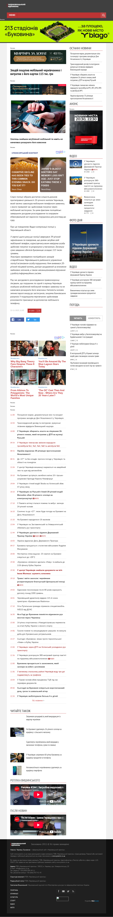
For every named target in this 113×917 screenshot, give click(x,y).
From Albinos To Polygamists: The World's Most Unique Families (22, 394)
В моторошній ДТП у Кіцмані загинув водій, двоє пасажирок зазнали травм (84, 354)
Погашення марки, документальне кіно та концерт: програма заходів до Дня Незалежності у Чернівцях (85, 56)
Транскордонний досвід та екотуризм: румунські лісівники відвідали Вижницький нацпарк (84, 67)
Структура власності (17, 877)
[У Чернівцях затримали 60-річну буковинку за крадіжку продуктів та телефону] (17, 757)
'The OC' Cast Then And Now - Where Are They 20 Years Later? (51, 393)
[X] (68, 891)
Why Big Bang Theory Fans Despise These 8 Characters (22, 364)
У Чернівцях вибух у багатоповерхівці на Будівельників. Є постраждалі (86, 335)
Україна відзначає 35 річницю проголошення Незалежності (81, 97)
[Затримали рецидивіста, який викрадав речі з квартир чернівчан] (17, 719)
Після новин (18, 810)
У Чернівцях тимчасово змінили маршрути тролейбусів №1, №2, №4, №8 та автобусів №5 (85, 88)
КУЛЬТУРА (14, 897)
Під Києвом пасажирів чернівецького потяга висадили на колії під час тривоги (85, 364)
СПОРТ (12, 901)
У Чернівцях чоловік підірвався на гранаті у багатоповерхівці (83, 326)
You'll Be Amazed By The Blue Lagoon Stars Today (52, 364)
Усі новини (37, 700)
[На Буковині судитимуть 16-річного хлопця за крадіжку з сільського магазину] (17, 732)
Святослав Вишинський (18, 885)
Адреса (12, 867)
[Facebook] (59, 891)
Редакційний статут (17, 881)
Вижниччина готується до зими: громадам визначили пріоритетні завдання (83, 293)
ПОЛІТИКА (14, 890)
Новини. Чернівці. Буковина (20, 850)
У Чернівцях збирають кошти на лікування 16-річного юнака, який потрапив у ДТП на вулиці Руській (83, 77)
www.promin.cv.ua (58, 856)
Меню (12, 15)
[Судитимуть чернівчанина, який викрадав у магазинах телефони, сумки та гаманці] (17, 745)
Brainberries (15, 358)
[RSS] (73, 891)
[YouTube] (63, 891)
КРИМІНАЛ (14, 894)
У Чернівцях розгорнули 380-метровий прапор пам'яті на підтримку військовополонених (85, 282)
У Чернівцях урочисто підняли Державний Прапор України (82, 273)
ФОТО (12, 908)
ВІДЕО (12, 904)
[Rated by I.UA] (63, 900)
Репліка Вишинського (25, 780)
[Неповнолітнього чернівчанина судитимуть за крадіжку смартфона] (17, 770)
